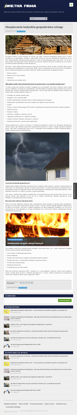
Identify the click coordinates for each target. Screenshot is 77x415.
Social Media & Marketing (10, 28)
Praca (4, 36)
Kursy (4, 32)
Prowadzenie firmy (8, 23)
